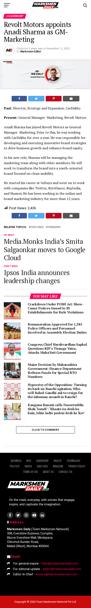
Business (16, 461)
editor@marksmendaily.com (62, 569)
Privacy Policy (76, 466)
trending (54, 227)
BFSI (28, 461)
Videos (28, 466)
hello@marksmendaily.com (59, 563)
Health (57, 461)
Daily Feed (42, 466)
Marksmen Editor (30, 51)
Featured (37, 227)
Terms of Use (30, 472)
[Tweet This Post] (36, 98)
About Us (48, 472)
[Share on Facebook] (19, 98)
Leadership (42, 461)
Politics (14, 466)
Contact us (65, 472)
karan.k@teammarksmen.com (56, 574)
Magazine (58, 466)
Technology (73, 461)
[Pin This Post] (53, 98)
